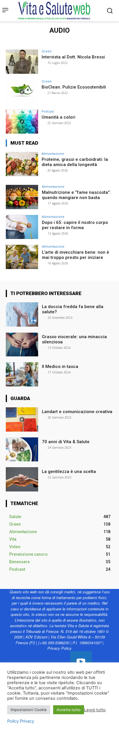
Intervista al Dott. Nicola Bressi (73, 57)
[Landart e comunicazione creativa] (22, 419)
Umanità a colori (58, 117)
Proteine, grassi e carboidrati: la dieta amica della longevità (75, 162)
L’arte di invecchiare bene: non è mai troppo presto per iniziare (75, 255)
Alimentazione (53, 153)
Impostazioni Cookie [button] (29, 709)
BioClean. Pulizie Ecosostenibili (74, 87)
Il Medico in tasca (60, 366)
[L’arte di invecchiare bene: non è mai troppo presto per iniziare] (22, 257)
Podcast (48, 111)
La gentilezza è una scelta (69, 471)
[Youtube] (81, 662)
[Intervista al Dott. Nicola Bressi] (22, 61)
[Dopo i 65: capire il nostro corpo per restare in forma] (22, 227)
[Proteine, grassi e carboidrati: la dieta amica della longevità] (22, 164)
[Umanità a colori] (22, 122)
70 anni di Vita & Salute (66, 441)
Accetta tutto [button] (69, 709)
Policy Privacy (20, 721)
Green (47, 51)
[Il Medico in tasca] (22, 374)
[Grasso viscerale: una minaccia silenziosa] (22, 344)
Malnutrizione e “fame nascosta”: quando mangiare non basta (76, 195)
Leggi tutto (95, 709)
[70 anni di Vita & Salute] (22, 449)
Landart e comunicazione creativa (77, 411)
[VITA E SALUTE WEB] (55, 10)
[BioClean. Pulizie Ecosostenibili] (22, 92)
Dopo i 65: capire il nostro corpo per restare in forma (75, 225)
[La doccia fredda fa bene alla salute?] (22, 314)
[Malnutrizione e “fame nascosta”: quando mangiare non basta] (22, 197)
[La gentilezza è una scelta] (22, 479)
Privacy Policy (59, 648)
